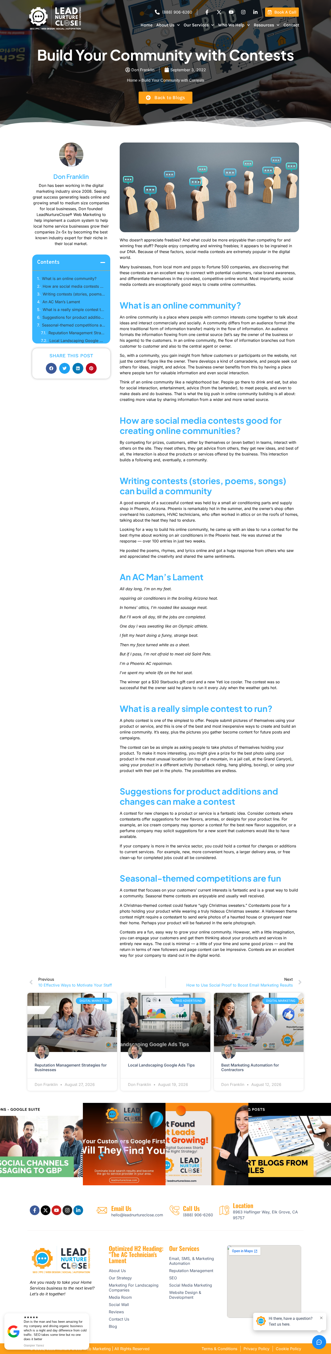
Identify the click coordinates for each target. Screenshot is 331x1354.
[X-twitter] (219, 12)
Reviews (116, 1311)
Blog (113, 1326)
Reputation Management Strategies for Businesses (76, 332)
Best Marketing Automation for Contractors (250, 1067)
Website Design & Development (185, 1295)
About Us (165, 25)
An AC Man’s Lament (61, 301)
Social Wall (119, 1304)
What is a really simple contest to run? (74, 309)
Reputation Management (191, 1270)
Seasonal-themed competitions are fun (73, 325)
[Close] (88, 1314)
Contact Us (119, 1319)
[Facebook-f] (207, 12)
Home (146, 25)
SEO (173, 1277)
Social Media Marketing (190, 1285)
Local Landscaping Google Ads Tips (77, 340)
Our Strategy (120, 1277)
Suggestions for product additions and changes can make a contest (73, 317)
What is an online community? (69, 278)
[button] (102, 262)
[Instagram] (243, 12)
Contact (291, 25)
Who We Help (231, 25)
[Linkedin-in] (255, 12)
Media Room (120, 1297)
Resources (264, 25)
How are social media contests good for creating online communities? (74, 286)
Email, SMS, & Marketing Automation (191, 1261)
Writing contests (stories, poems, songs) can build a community (74, 294)
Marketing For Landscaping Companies (133, 1287)
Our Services (196, 25)
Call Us (191, 1208)
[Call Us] (174, 1210)
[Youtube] (231, 12)
